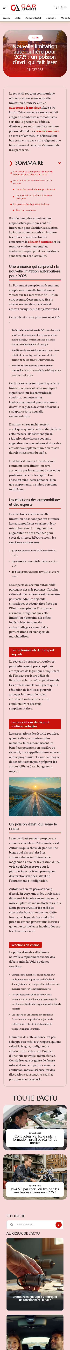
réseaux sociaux (47, 131)
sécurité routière (40, 242)
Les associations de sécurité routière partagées (34, 197)
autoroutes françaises (25, 108)
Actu (35, 37)
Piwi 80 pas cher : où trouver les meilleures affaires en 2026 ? (35, 1190)
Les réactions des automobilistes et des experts (32, 182)
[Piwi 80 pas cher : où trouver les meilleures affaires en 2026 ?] (35, 1177)
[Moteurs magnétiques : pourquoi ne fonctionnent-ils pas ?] (35, 1274)
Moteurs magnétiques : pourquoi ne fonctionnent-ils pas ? (35, 1298)
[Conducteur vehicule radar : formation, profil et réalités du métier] (35, 1127)
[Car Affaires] (23, 7)
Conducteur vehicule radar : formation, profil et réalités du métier (35, 1139)
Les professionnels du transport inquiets (35, 189)
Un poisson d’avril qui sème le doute (31, 204)
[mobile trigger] (6, 7)
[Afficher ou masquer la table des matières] (52, 163)
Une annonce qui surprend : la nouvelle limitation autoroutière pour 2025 (33, 173)
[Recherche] (55, 7)
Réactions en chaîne (26, 210)
